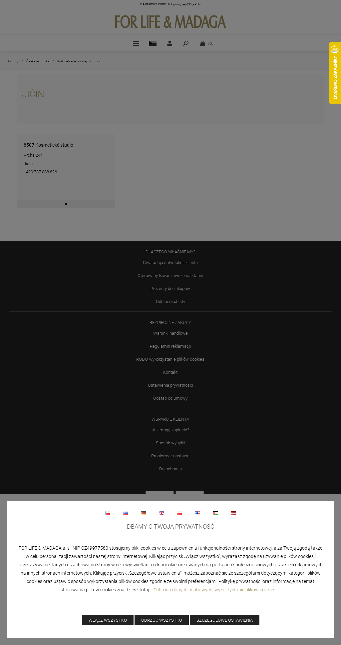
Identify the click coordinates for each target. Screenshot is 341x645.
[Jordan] (215, 513)
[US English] (197, 513)
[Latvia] (233, 513)
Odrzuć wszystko (161, 620)
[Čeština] (107, 513)
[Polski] (179, 513)
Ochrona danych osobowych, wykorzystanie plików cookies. (215, 589)
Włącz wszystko (108, 620)
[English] (161, 513)
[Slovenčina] (125, 513)
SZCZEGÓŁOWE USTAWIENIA (224, 620)
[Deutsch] (143, 513)
